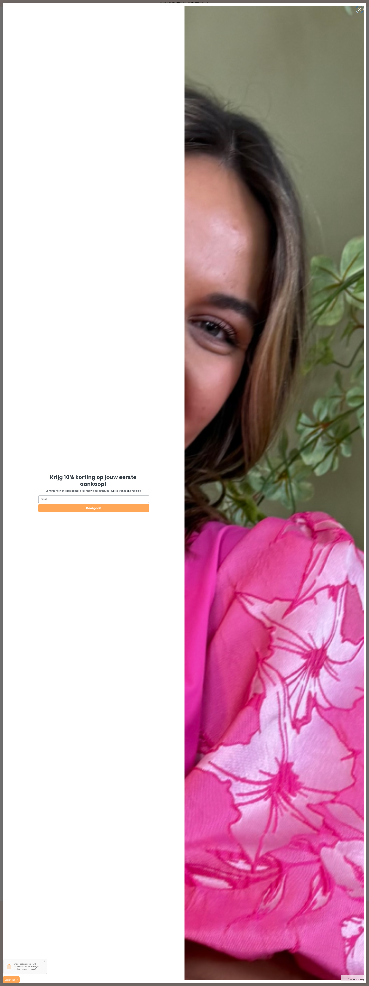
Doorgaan (93, 508)
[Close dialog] (359, 9)
